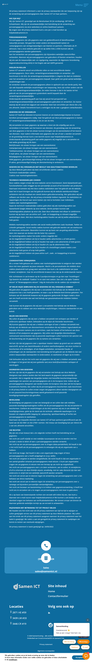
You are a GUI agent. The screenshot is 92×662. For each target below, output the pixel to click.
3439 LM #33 (19, 618)
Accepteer (79, 657)
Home (51, 591)
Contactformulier (58, 596)
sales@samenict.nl (46, 571)
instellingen (13, 660)
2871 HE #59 (19, 612)
